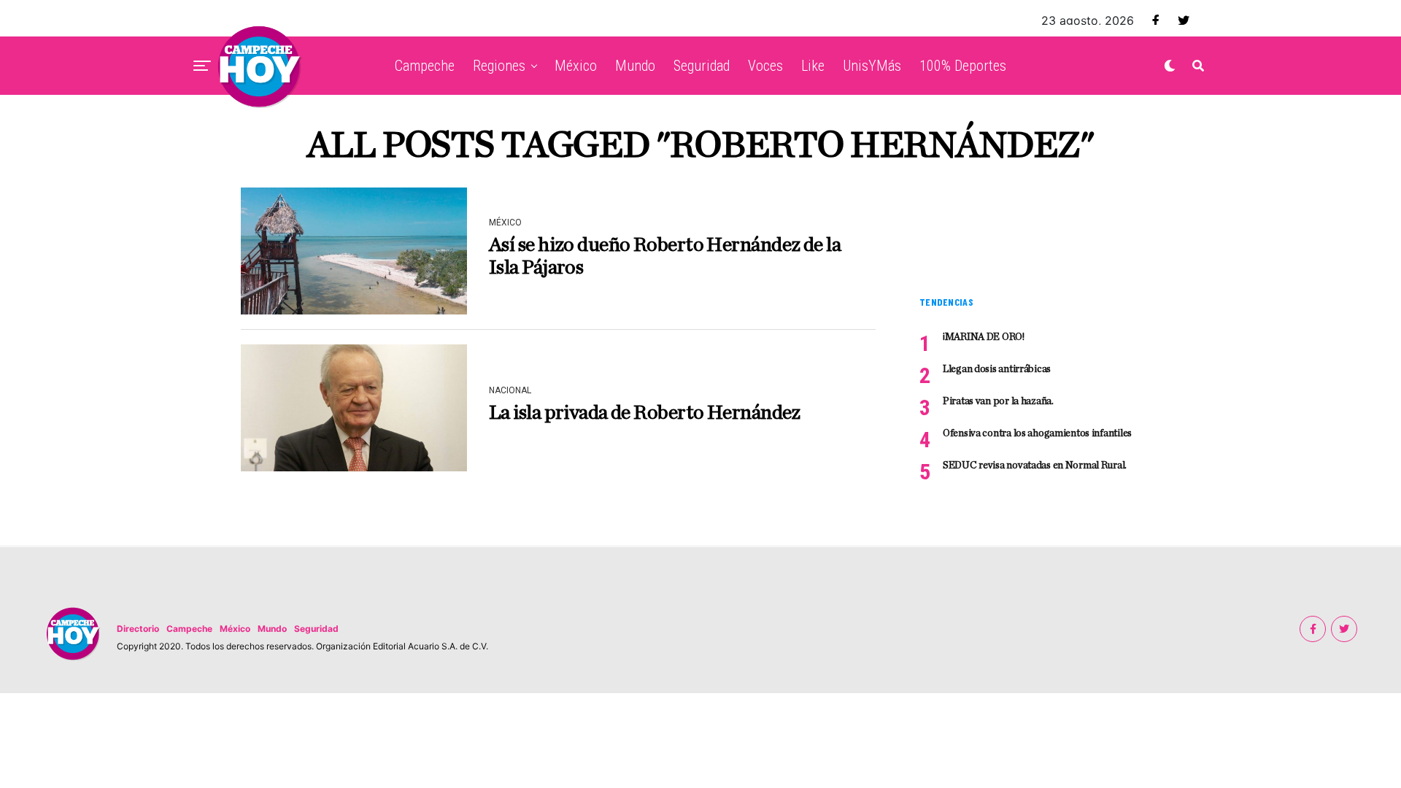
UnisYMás (872, 65)
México (576, 65)
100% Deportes (962, 65)
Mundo (635, 65)
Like (813, 65)
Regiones (499, 65)
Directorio (138, 628)
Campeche (425, 65)
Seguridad (702, 65)
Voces (765, 65)
